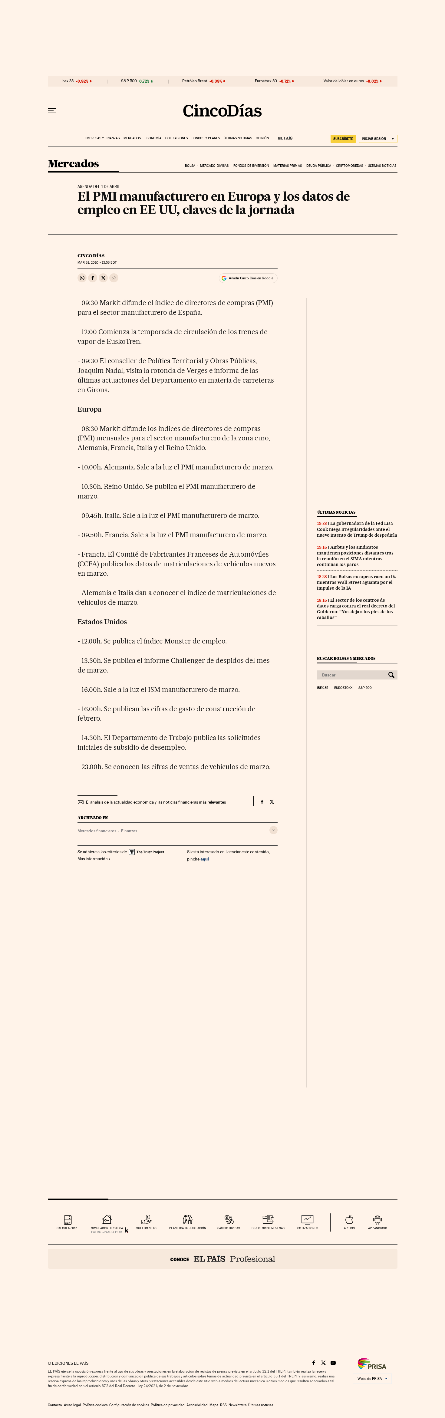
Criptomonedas (349, 166)
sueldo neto (146, 1228)
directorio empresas (268, 1228)
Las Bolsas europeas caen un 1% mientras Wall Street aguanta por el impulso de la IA (356, 582)
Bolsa (190, 166)
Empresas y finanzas (102, 138)
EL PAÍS (282, 136)
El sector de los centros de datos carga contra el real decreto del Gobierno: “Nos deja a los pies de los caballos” (356, 608)
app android (377, 1228)
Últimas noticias (238, 138)
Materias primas (287, 166)
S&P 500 (129, 81)
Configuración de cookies (129, 1405)
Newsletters (237, 1405)
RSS (223, 1405)
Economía (153, 138)
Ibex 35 (67, 81)
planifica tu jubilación (187, 1228)
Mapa (213, 1405)
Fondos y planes (206, 138)
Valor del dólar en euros (344, 81)
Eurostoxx (343, 688)
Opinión (262, 138)
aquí (204, 858)
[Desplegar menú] (52, 110)
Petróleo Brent (194, 81)
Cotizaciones (176, 138)
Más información (92, 858)
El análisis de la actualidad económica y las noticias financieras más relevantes (156, 802)
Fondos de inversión (251, 166)
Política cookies (95, 1405)
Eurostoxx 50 (266, 81)
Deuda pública (318, 166)
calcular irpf (67, 1228)
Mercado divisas (214, 166)
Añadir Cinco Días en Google (251, 278)
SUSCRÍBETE (343, 139)
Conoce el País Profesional (222, 1259)
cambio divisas (228, 1228)
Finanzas (129, 830)
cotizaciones (307, 1228)
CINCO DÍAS (90, 255)
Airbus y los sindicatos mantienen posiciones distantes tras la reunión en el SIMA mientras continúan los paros (355, 555)
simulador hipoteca (107, 1228)
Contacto (55, 1405)
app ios (349, 1228)
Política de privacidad (168, 1405)
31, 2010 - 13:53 (96, 263)
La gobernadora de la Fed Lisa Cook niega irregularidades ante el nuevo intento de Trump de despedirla (357, 529)
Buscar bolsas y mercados (346, 658)
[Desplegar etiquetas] (273, 830)
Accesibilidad (197, 1405)
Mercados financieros (96, 830)
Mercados (132, 138)
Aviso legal (72, 1405)
